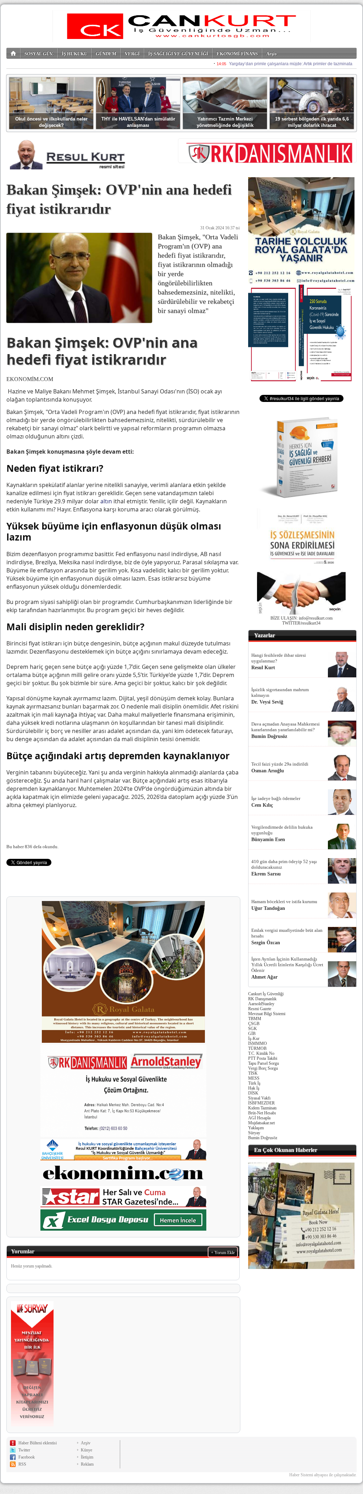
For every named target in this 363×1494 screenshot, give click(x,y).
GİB (252, 1033)
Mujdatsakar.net (261, 1122)
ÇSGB (253, 1023)
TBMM (254, 1018)
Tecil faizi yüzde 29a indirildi (279, 764)
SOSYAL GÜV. (38, 53)
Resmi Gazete (259, 1008)
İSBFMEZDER (261, 1103)
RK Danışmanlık (262, 998)
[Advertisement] (301, 1318)
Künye (86, 1450)
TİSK (253, 1073)
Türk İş (254, 1083)
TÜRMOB (257, 1048)
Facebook (26, 1457)
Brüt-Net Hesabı (262, 1112)
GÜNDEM (106, 53)
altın (106, 501)
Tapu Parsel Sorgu (263, 1063)
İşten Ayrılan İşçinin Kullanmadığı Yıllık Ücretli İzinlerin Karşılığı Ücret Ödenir (287, 964)
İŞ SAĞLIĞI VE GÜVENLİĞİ (178, 53)
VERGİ (132, 53)
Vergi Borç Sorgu (263, 1068)
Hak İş (253, 1088)
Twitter (24, 1450)
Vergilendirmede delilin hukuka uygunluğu (282, 829)
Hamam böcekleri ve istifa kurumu (284, 901)
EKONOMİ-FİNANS (237, 53)
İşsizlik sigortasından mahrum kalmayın (280, 692)
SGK (252, 1028)
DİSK (253, 1093)
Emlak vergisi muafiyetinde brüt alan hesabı (287, 933)
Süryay (254, 1132)
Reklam (87, 1464)
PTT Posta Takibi (262, 1058)
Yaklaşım (256, 1127)
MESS (253, 1078)
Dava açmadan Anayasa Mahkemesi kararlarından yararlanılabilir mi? (285, 726)
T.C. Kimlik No (261, 1053)
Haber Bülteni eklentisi (37, 1442)
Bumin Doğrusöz (262, 1137)
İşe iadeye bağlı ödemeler (275, 798)
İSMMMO (257, 1043)
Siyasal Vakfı (259, 1098)
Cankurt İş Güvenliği (266, 993)
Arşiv (271, 53)
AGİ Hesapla (259, 1117)
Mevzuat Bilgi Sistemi (266, 1013)
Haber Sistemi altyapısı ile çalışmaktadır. (323, 1474)
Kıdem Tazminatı (262, 1108)
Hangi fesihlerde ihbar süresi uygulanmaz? (278, 658)
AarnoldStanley (261, 1003)
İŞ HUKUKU (74, 53)
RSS (22, 1464)
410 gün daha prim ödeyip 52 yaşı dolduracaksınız (284, 864)
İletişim (87, 1457)
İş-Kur (253, 1038)
